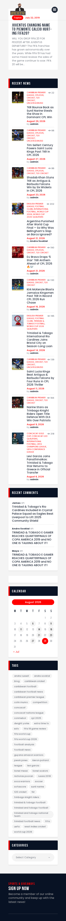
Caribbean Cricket (34, 681)
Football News (22, 749)
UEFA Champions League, (37, 445)
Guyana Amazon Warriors (28, 755)
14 (39, 629)
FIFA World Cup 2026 (25, 739)
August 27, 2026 (36, 159)
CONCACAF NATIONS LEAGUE (28, 712)
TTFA (47, 821)
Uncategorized (35, 103)
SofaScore (20, 786)
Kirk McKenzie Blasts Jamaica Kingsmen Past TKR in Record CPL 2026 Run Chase (40, 296)
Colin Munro (21, 702)
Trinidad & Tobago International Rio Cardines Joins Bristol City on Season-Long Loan (40, 339)
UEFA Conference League (36, 450)
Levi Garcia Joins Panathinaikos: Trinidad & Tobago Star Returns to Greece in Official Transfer (40, 465)
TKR (33, 792)
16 (51, 629)
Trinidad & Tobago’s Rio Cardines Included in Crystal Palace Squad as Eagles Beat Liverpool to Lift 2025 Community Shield (32, 514)
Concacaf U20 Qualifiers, (37, 437)
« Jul (16, 651)
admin (34, 124)
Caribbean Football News (28, 691)
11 (21, 629)
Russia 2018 (44, 776)
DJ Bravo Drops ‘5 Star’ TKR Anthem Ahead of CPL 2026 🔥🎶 (39, 262)
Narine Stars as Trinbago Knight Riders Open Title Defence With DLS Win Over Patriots (39, 414)
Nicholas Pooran (23, 776)
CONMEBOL (20, 718)
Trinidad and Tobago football (31, 807)
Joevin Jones (20, 760)
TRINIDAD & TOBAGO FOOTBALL (30, 802)
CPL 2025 (36, 718)
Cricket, (31, 97)
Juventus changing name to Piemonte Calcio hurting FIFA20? (31, 29)
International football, (34, 442)
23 (51, 635)
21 (39, 635)
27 (33, 641)
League (18, 765)
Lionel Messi (21, 770)
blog (17, 681)
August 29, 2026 (36, 121)
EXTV (16, 728)
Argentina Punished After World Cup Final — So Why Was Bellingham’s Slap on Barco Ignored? (40, 228)
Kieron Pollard (40, 760)
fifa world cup (22, 734)
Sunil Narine (37, 786)
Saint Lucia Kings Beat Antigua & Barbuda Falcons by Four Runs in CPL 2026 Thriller (40, 378)
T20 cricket (42, 173)
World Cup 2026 (23, 831)
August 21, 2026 (36, 238)
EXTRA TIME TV (41, 723)
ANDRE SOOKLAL (42, 676)
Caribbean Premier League (29, 697)
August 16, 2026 (36, 306)
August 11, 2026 (35, 388)
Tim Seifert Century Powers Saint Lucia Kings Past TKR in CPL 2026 (40, 150)
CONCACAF (20, 707)
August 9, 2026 (35, 424)
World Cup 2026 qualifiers (36, 215)
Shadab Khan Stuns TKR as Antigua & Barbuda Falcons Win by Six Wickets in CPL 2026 (40, 184)
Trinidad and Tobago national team (31, 814)
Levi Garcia (33, 765)
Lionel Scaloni (40, 770)
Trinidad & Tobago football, (36, 322)
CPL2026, (39, 95)
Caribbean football (25, 686)
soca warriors (22, 781)
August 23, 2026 (36, 194)
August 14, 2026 (36, 350)
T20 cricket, (33, 99)
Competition (40, 702)
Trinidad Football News (27, 821)
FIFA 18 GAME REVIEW (35, 728)
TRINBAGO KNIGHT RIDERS (26, 797)
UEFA (17, 826)
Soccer (39, 781)
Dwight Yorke (21, 723)
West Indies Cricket (35, 826)
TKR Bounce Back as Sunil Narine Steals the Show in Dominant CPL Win (40, 112)
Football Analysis (24, 744)
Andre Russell (21, 676)
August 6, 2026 (35, 476)
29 (45, 641)
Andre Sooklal (39, 241)
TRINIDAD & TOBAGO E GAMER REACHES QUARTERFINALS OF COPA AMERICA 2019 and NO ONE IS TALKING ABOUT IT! (32, 538)
